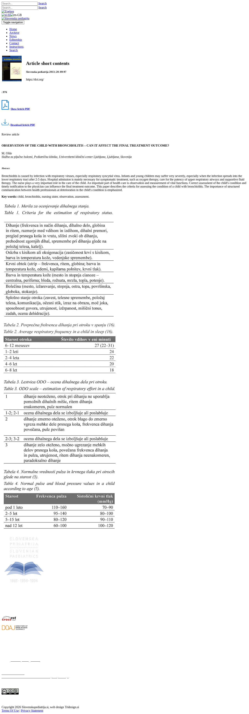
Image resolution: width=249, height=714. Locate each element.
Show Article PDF (20, 108)
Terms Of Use (10, 710)
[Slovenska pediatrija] (15, 18)
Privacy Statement (32, 710)
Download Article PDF (23, 124)
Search (42, 3)
